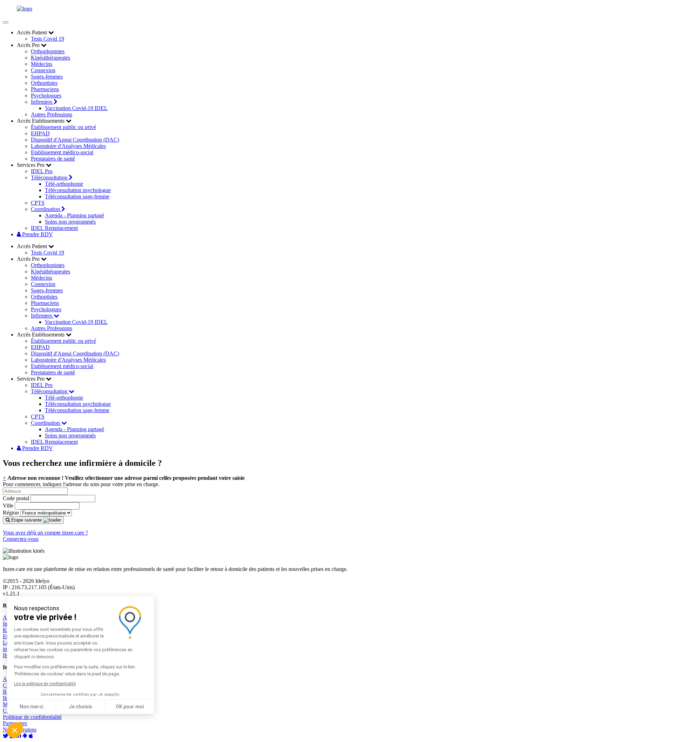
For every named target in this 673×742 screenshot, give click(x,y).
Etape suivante (26, 520)
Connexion (43, 70)
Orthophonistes (47, 51)
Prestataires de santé (53, 159)
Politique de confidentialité (32, 717)
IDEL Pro (42, 171)
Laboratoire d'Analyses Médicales (68, 146)
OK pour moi (130, 706)
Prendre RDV (37, 234)
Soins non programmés (70, 222)
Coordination (46, 209)
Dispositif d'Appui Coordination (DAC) (75, 140)
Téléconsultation (50, 178)
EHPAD (40, 133)
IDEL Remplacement (54, 228)
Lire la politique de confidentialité (45, 683)
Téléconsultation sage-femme (77, 196)
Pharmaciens (45, 89)
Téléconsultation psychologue (78, 190)
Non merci (31, 706)
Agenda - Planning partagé (74, 215)
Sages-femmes (47, 77)
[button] (14, 730)
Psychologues (46, 95)
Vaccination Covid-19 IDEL (76, 108)
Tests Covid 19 (47, 39)
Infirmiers (42, 102)
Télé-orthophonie (64, 184)
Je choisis (80, 706)
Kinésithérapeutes (50, 58)
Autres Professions (51, 114)
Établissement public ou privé (63, 127)
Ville (8, 506)
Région (11, 513)
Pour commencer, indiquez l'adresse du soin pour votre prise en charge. (81, 484)
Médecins (41, 64)
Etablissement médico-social (62, 152)
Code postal (16, 498)
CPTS (38, 203)
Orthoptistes (44, 83)
